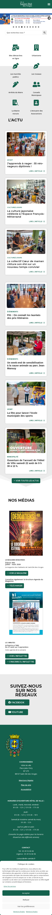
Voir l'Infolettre (18, 656)
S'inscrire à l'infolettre (21, 661)
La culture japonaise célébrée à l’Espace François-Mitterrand (26, 214)
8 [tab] (33, 27)
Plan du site (26, 785)
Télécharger (15, 585)
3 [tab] (19, 27)
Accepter (26, 893)
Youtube (17, 712)
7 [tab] (30, 27)
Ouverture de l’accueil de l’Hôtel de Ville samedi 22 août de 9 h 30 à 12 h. (25, 463)
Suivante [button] (49, 18)
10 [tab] (38, 27)
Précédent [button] (3, 18)
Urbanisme (36, 55)
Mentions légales (19, 912)
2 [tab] (16, 27)
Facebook (17, 702)
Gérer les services (10, 886)
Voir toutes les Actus (27, 480)
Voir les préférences (26, 906)
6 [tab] (27, 27)
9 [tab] (35, 27)
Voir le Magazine (18, 573)
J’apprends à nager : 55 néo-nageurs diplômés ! (25, 165)
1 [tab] (13, 27)
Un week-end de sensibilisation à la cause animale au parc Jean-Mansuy (26, 365)
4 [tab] (21, 27)
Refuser (26, 899)
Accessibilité (26, 789)
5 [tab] (24, 27)
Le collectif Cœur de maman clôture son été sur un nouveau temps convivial (25, 264)
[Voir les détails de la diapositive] (26, 18)
